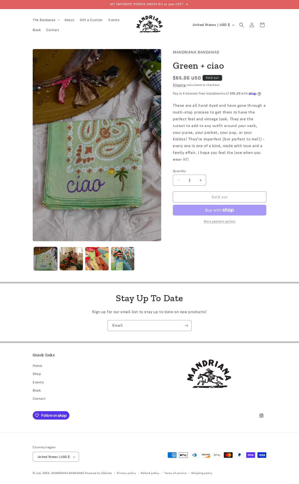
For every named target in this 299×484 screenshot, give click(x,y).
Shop (37, 374)
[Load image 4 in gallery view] (122, 258)
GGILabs (106, 473)
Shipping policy (202, 473)
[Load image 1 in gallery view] (45, 258)
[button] (46, 20)
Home (37, 366)
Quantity (179, 171)
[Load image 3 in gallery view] (97, 258)
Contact (39, 398)
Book (37, 390)
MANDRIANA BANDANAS (67, 473)
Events (38, 382)
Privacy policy (126, 473)
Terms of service (175, 473)
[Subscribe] (186, 325)
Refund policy (150, 473)
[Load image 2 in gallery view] (71, 258)
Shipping (179, 85)
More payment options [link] (219, 221)
